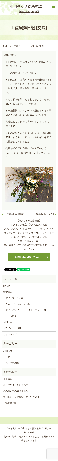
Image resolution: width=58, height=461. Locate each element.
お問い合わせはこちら (28, 257)
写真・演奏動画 (11, 362)
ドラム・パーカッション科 (16, 304)
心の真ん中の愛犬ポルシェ (16, 391)
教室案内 (7, 292)
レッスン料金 (10, 316)
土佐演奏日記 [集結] (14, 214)
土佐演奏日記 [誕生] (44, 214)
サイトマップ (10, 334)
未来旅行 (7, 378)
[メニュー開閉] (53, 7)
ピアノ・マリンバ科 (13, 298)
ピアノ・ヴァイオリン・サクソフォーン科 (24, 310)
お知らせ (7, 350)
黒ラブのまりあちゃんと (15, 384)
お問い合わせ (10, 322)
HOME (4, 46)
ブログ (17, 46)
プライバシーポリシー (14, 328)
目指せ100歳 (9, 403)
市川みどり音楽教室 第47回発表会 (21, 397)
